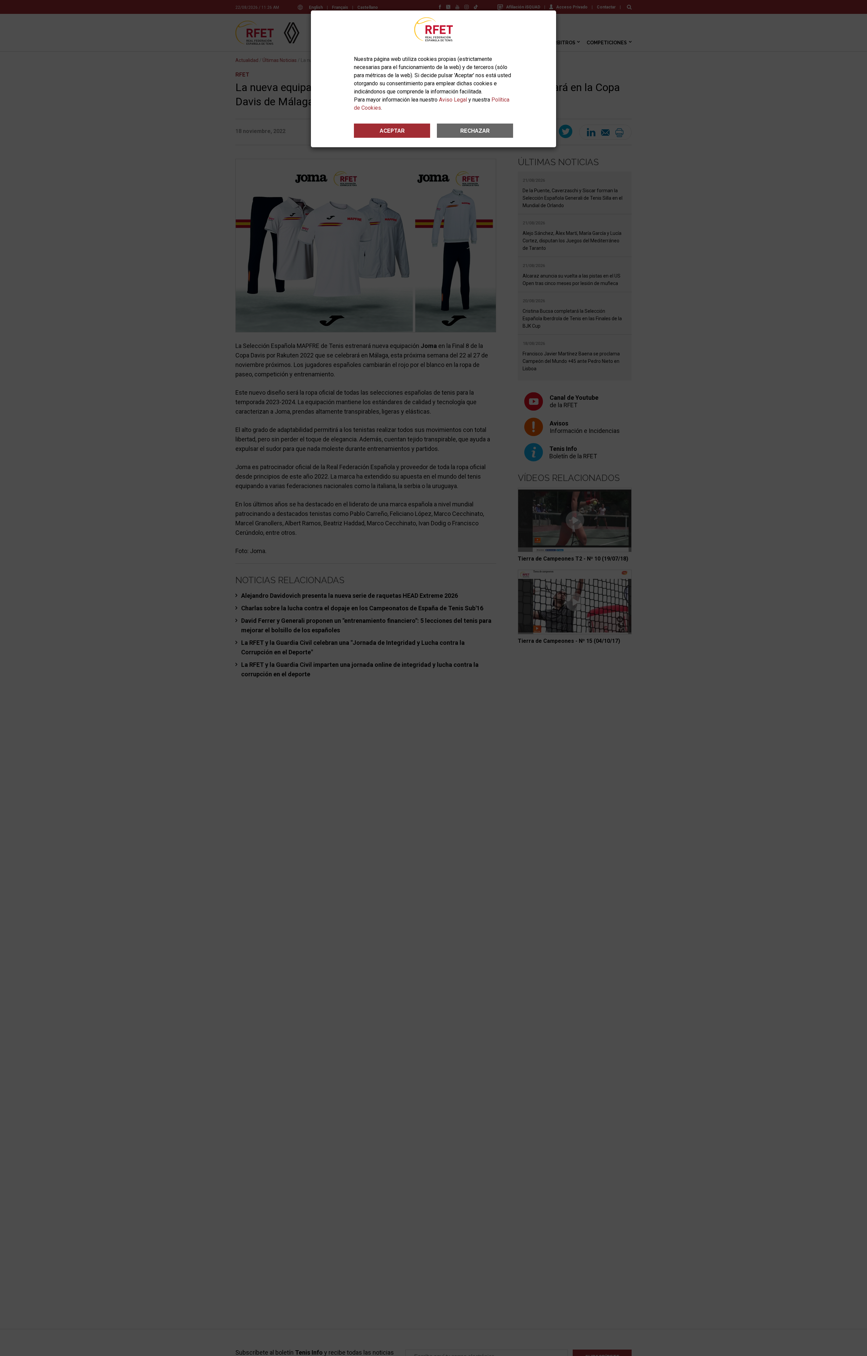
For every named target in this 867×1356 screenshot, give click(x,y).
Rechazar (475, 131)
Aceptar (392, 131)
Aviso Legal (453, 99)
